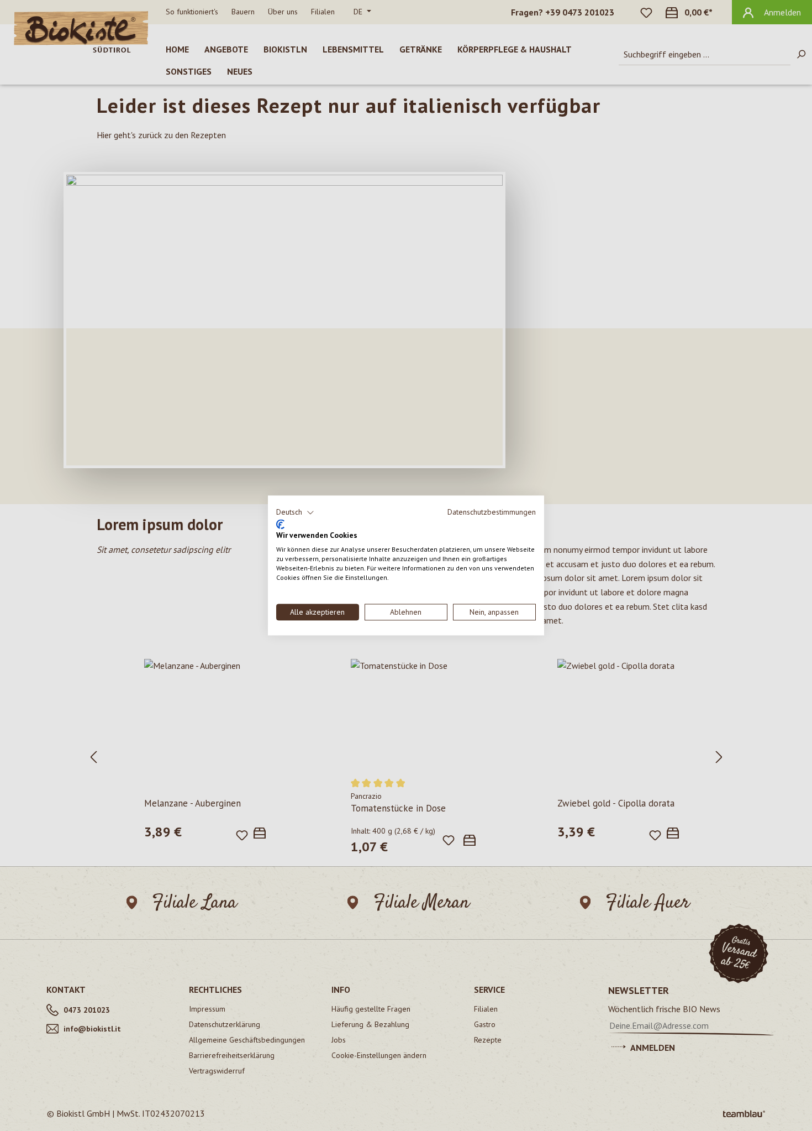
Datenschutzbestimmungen (491, 512)
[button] (295, 512)
